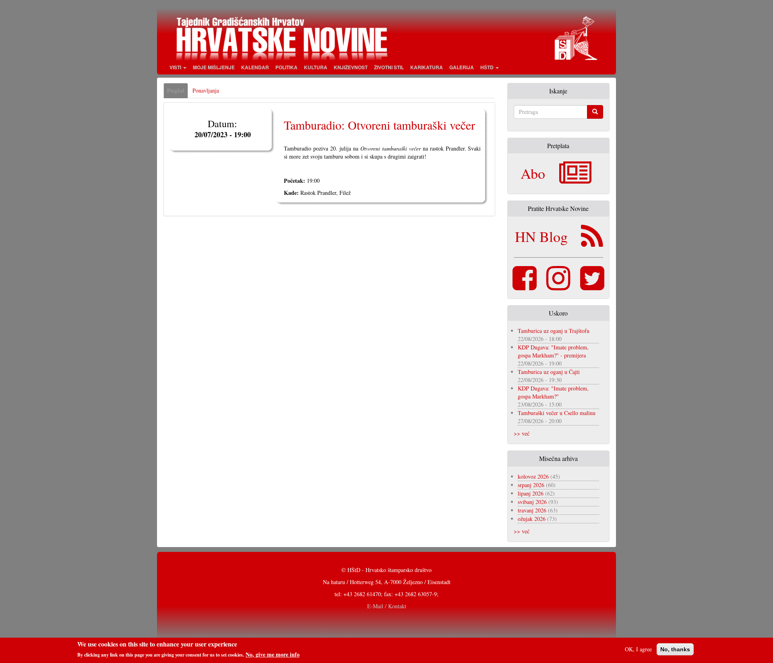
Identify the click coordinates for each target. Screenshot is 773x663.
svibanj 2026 (532, 502)
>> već (521, 433)
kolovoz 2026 (533, 476)
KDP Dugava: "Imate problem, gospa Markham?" (553, 392)
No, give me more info (273, 655)
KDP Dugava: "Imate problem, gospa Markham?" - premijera (553, 351)
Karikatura (426, 67)
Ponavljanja (205, 90)
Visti (175, 67)
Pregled (177, 92)
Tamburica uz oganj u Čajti (549, 372)
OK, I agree (638, 649)
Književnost (351, 67)
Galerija (461, 67)
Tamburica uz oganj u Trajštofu (553, 331)
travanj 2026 (532, 510)
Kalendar (255, 67)
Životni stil (389, 67)
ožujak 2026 (532, 519)
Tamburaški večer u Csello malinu (556, 413)
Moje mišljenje (214, 67)
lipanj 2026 (531, 493)
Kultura (315, 67)
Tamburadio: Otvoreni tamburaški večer (379, 125)
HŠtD (487, 67)
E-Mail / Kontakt (386, 606)
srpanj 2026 (531, 485)
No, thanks (675, 649)
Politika (286, 67)
